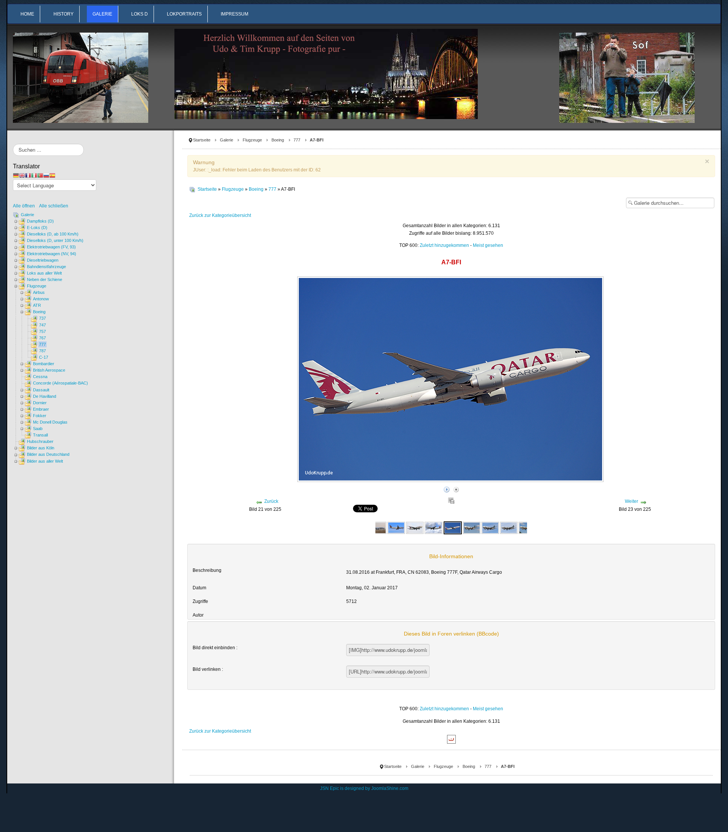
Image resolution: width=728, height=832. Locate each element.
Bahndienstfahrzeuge (46, 266)
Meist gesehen (488, 245)
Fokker (39, 415)
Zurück (271, 501)
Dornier (40, 402)
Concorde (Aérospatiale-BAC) (60, 383)
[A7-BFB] (396, 527)
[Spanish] (52, 175)
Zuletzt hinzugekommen (444, 245)
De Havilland (44, 396)
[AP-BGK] (490, 527)
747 (42, 325)
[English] (22, 175)
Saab (37, 428)
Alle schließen (53, 206)
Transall (40, 435)
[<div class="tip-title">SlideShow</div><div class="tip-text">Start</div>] (446, 488)
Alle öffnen (25, 206)
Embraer (41, 409)
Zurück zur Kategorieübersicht (220, 215)
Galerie (226, 140)
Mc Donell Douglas (50, 422)
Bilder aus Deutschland (48, 454)
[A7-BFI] (453, 527)
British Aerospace (49, 370)
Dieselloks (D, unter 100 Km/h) (55, 240)
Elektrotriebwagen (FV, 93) (51, 247)
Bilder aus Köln (40, 448)
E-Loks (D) (37, 227)
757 (42, 331)
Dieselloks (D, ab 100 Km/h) (52, 234)
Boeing (277, 140)
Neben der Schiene (44, 279)
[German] (16, 175)
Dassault (41, 390)
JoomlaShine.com (389, 788)
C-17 (43, 357)
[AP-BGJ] (471, 527)
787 (42, 350)
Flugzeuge (252, 140)
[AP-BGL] (509, 527)
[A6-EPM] (377, 527)
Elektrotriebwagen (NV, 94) (51, 253)
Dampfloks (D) (40, 221)
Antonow (41, 299)
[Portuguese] (40, 175)
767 (42, 338)
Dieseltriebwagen (42, 260)
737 (42, 318)
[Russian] (46, 175)
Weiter (631, 501)
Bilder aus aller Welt (45, 461)
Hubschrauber (40, 441)
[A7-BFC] (433, 527)
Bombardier (43, 363)
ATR (37, 305)
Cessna (40, 376)
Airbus (39, 292)
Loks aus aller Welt (44, 273)
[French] (28, 175)
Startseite (201, 140)
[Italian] (34, 175)
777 (296, 140)
